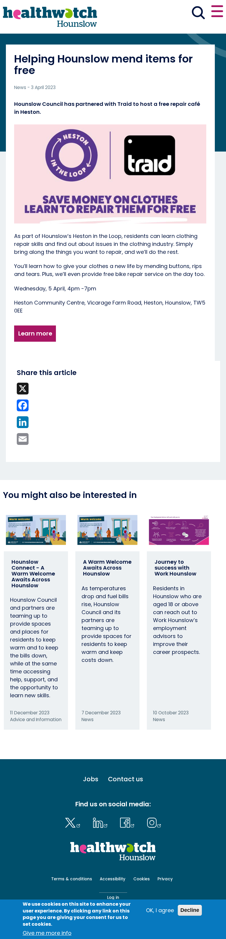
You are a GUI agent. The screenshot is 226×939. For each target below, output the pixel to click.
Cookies (141, 879)
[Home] (50, 16)
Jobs (90, 779)
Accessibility (112, 879)
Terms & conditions (71, 879)
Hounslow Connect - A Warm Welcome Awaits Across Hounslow (33, 573)
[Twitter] (74, 822)
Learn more (35, 333)
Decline (189, 910)
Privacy (165, 879)
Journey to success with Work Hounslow (175, 567)
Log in (113, 897)
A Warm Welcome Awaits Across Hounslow (107, 567)
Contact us (125, 779)
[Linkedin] (102, 822)
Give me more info (47, 933)
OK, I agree (160, 910)
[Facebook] (129, 822)
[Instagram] (154, 822)
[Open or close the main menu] (217, 12)
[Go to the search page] (198, 13)
